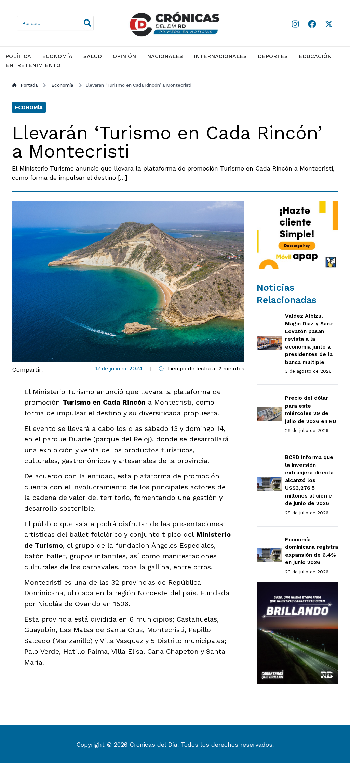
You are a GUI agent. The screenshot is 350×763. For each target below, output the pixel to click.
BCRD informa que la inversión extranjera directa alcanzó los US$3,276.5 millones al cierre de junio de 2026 (309, 480)
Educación (315, 56)
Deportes (273, 56)
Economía (57, 56)
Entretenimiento (32, 65)
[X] (329, 24)
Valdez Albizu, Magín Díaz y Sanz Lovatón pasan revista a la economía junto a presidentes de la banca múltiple (309, 339)
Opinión (124, 56)
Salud (92, 56)
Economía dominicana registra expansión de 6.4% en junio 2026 (311, 551)
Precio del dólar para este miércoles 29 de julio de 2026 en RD (310, 409)
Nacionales (165, 56)
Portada (29, 85)
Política (18, 56)
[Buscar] (87, 23)
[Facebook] (312, 24)
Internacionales (220, 56)
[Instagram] (295, 24)
